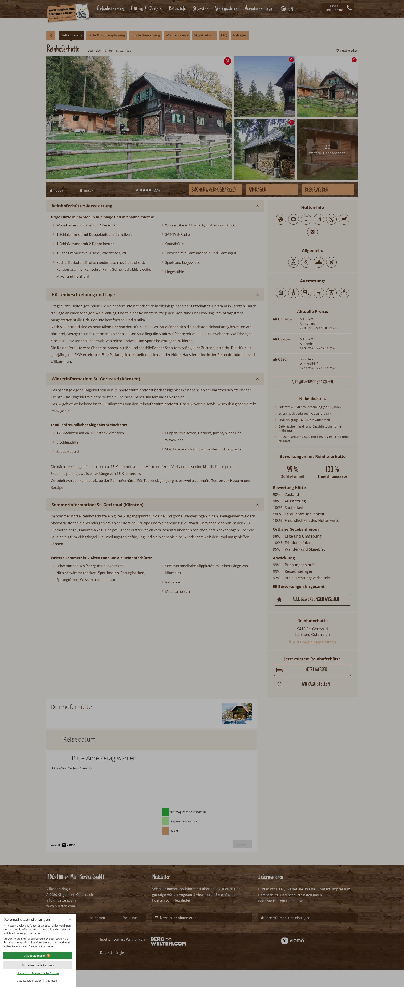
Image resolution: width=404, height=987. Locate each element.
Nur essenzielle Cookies (38, 965)
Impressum (52, 980)
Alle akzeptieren (35, 955)
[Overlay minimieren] (70, 919)
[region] (37, 936)
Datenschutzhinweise (29, 980)
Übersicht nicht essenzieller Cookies (38, 973)
